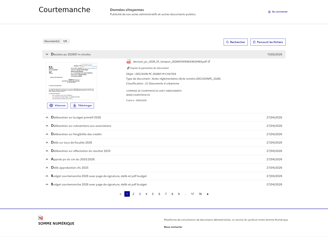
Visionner (60, 105)
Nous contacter (173, 227)
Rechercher (237, 42)
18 (200, 194)
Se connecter (280, 11)
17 (192, 194)
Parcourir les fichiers (270, 42)
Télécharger (85, 105)
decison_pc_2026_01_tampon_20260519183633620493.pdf (170, 62)
